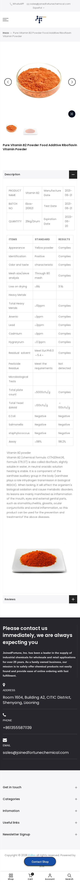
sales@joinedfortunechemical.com (50, 3)
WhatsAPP (18, 3)
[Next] (72, 82)
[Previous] (8, 82)
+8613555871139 (17, 727)
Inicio (6, 33)
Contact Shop (40, 861)
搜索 (41, 866)
